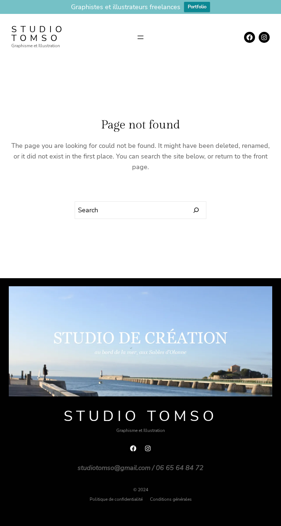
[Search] (196, 210)
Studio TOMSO (38, 33)
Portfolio (197, 7)
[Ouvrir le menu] (140, 37)
